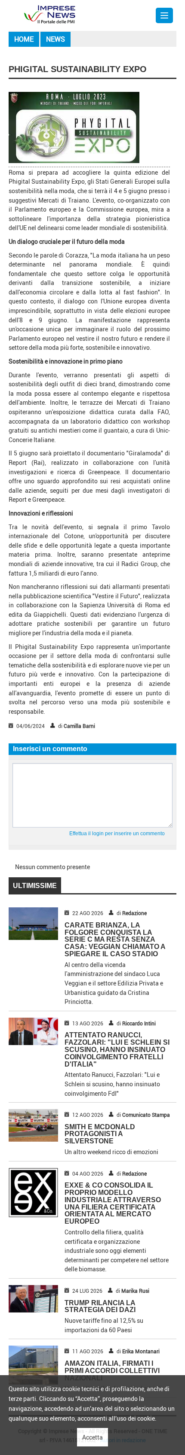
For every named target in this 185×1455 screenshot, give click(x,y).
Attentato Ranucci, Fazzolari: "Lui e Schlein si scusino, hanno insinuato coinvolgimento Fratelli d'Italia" (117, 1049)
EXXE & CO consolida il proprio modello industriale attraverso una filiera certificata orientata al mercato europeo (113, 1203)
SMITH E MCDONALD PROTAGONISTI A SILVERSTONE (100, 1134)
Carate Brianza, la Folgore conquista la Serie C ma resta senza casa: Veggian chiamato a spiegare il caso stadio (115, 940)
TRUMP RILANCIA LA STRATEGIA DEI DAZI (100, 1306)
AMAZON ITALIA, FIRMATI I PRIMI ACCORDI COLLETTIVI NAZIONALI (112, 1371)
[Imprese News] (49, 13)
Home (24, 39)
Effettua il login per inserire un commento (117, 834)
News (55, 39)
